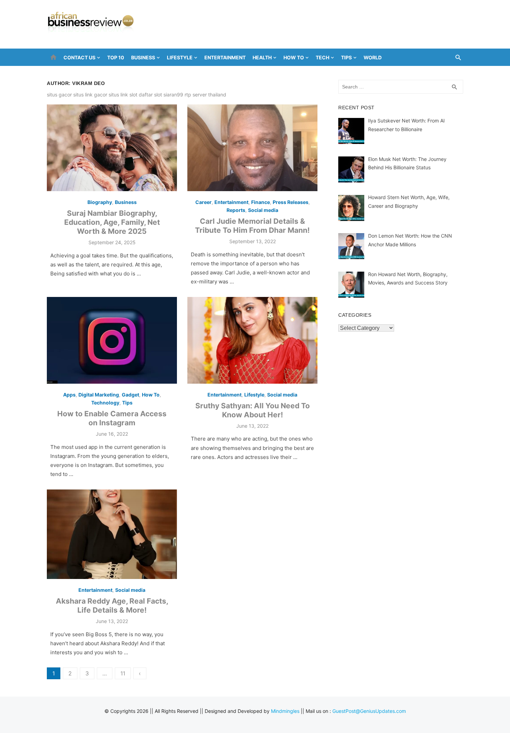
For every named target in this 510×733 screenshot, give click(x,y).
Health (262, 57)
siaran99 (173, 94)
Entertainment (225, 57)
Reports (236, 210)
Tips (346, 57)
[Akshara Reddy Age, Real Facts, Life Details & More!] (112, 534)
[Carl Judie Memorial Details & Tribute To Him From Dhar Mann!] (252, 147)
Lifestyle (180, 57)
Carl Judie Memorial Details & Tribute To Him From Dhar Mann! (252, 226)
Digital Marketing (98, 395)
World (373, 57)
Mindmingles (285, 711)
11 (122, 673)
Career (203, 202)
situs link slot (123, 94)
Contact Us (79, 57)
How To (293, 57)
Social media (263, 210)
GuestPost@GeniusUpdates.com (369, 711)
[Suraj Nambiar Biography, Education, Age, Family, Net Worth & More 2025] (112, 147)
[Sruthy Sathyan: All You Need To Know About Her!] (252, 340)
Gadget (130, 395)
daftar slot (150, 94)
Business (143, 57)
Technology (105, 403)
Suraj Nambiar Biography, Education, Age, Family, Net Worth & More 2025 (112, 222)
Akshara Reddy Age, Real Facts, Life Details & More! (112, 605)
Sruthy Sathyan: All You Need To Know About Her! (252, 410)
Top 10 (115, 57)
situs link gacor (90, 94)
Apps (69, 395)
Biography (99, 202)
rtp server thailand (205, 94)
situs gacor (59, 94)
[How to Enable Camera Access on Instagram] (112, 340)
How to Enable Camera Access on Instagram (112, 418)
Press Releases (290, 202)
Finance (260, 202)
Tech (322, 57)
